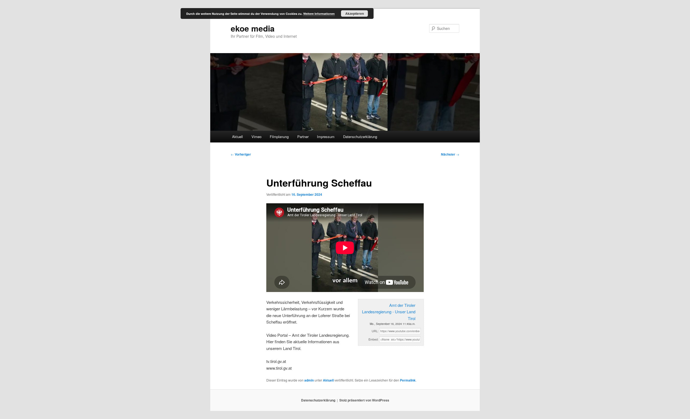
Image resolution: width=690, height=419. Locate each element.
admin (309, 380)
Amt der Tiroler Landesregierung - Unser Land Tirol (388, 311)
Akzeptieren (354, 13)
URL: (375, 331)
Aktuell (237, 136)
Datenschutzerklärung (360, 136)
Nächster (450, 154)
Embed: (373, 339)
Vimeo (256, 136)
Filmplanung (279, 136)
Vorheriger (241, 154)
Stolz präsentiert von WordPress (364, 400)
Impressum (325, 136)
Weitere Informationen (319, 14)
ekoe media (253, 28)
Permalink (408, 380)
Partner (303, 136)
